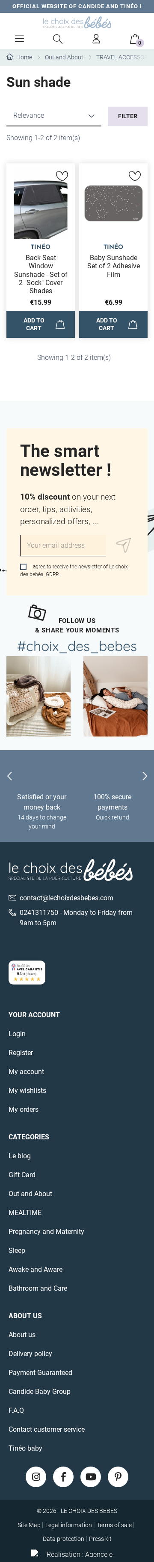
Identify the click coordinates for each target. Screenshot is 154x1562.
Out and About (30, 1194)
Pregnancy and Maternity (46, 1232)
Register (21, 1053)
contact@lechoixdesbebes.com (66, 898)
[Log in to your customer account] (96, 38)
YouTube (90, 1477)
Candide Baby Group (40, 1391)
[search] (57, 38)
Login (17, 1034)
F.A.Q (16, 1410)
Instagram (36, 1477)
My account (26, 1072)
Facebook (63, 1477)
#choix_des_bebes (77, 645)
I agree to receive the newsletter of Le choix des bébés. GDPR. (74, 570)
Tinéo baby (25, 1448)
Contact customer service (47, 1429)
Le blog (20, 1156)
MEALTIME (25, 1213)
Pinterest (118, 1477)
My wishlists (27, 1090)
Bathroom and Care (38, 1288)
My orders (23, 1109)
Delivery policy (30, 1354)
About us (22, 1335)
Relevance (28, 115)
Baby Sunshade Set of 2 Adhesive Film (113, 266)
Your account (34, 1015)
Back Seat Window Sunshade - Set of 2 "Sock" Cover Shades (41, 274)
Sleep (17, 1250)
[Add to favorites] (62, 176)
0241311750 (39, 912)
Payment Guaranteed (40, 1373)
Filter (127, 116)
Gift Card (22, 1175)
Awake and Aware (35, 1269)
